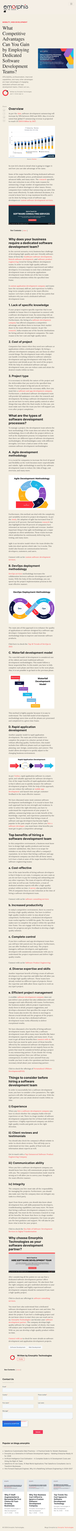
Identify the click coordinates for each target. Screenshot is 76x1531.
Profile (21, 1359)
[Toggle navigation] (71, 4)
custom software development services (36, 200)
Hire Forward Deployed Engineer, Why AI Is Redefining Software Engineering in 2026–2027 (38, 1469)
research (42, 179)
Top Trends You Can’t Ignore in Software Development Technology (60, 1499)
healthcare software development (38, 257)
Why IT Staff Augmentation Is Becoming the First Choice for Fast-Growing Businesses (12, 1500)
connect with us (44, 1039)
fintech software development (21, 259)
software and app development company (35, 391)
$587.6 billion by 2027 (27, 121)
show (25, 230)
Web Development (19, 22)
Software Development (17, 1347)
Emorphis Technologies (21, 1320)
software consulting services (37, 899)
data (19, 113)
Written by (21, 91)
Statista (34, 159)
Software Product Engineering (37, 963)
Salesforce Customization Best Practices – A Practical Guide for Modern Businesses (35, 1451)
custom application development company (27, 286)
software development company (30, 997)
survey (33, 888)
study (14, 519)
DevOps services (15, 574)
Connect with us (15, 1338)
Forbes (17, 776)
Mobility (6, 22)
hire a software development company (33, 1111)
